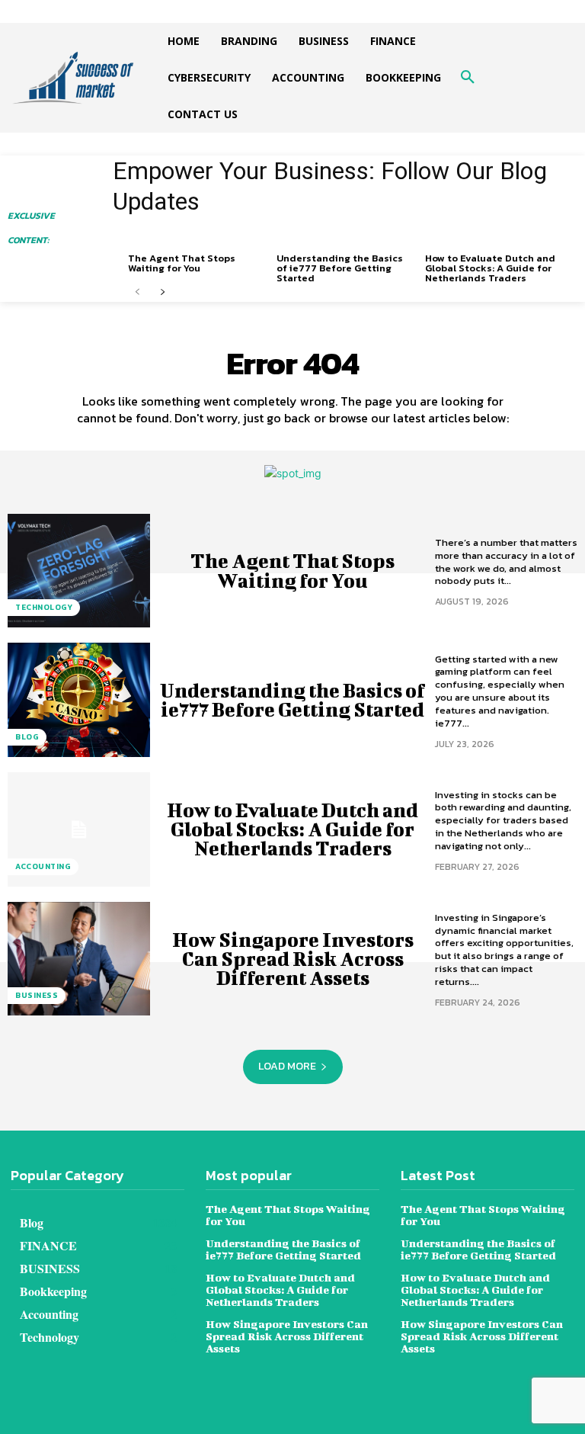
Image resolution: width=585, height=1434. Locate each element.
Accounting (43, 866)
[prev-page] (137, 292)
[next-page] (161, 292)
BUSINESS (36, 995)
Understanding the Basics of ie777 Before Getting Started (340, 268)
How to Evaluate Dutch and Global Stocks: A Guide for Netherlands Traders (490, 268)
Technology (43, 607)
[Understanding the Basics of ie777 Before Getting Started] (79, 700)
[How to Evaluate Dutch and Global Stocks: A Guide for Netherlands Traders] (79, 829)
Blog (27, 737)
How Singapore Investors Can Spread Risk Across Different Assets (293, 959)
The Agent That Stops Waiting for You (181, 263)
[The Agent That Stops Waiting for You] (79, 571)
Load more (287, 1066)
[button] (467, 77)
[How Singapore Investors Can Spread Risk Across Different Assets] (79, 959)
